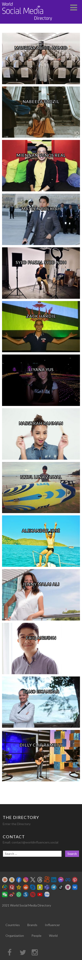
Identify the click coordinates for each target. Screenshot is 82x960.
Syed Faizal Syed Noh (41, 262)
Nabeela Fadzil (41, 101)
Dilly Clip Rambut (41, 744)
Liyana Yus (41, 369)
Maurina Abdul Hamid (41, 47)
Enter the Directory (17, 824)
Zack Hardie (41, 316)
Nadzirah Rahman (41, 423)
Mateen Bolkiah (41, 208)
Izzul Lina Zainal (41, 476)
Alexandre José (41, 530)
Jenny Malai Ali (41, 584)
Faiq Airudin (41, 637)
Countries (12, 925)
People (36, 935)
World (53, 935)
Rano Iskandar (41, 691)
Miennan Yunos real (41, 155)
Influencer (52, 925)
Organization (14, 935)
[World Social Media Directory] (27, 21)
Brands (32, 925)
